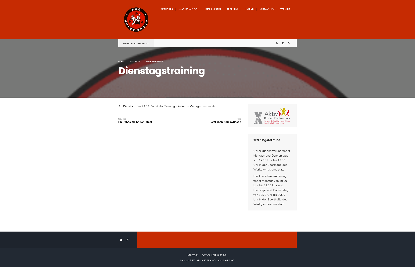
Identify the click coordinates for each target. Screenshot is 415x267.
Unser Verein (212, 9)
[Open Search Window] (289, 43)
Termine (285, 9)
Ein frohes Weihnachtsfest (135, 121)
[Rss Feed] (277, 43)
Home (121, 61)
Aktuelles (166, 9)
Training (232, 9)
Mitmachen (267, 9)
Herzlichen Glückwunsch (225, 121)
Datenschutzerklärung (214, 255)
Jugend (249, 9)
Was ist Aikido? (189, 9)
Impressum (192, 255)
